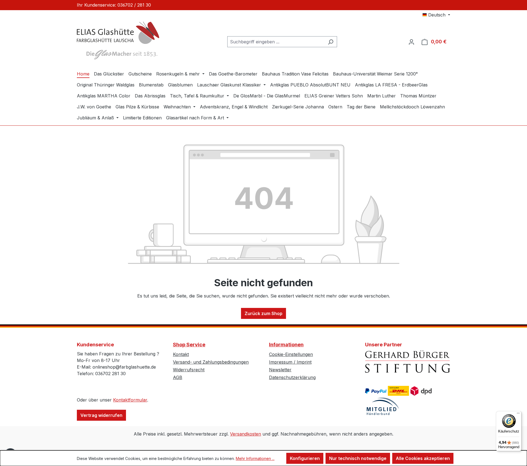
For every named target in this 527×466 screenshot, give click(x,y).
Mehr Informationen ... (255, 458)
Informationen (286, 344)
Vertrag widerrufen (101, 415)
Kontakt (181, 354)
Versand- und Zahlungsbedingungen (211, 362)
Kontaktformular (130, 400)
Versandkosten (245, 434)
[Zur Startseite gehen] (118, 41)
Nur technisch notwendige (357, 458)
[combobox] (275, 41)
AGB (177, 377)
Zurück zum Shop (263, 313)
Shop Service (189, 344)
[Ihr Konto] (411, 41)
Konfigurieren (305, 458)
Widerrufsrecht (188, 369)
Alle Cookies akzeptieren (423, 458)
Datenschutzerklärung (292, 377)
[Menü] (518, 414)
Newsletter (280, 369)
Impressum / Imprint (290, 362)
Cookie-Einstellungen (291, 354)
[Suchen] (330, 41)
